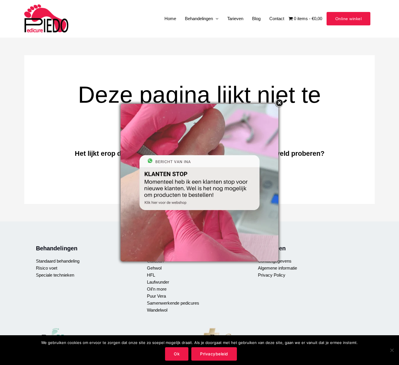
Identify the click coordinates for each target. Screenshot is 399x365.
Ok (177, 353)
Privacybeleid (214, 353)
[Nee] (392, 350)
